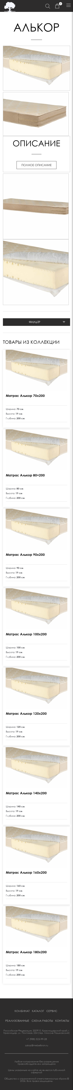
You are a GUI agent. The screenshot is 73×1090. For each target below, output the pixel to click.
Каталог (38, 1011)
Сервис (51, 1011)
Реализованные (17, 1020)
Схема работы (42, 1020)
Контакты (62, 1020)
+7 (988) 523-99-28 (36, 1039)
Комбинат (22, 1011)
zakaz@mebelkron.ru (36, 1045)
